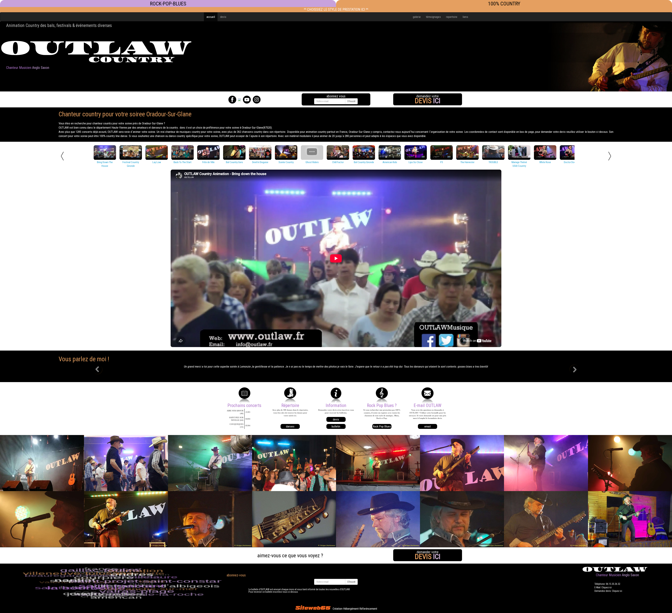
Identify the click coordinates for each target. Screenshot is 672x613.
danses (290, 426)
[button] (100, 370)
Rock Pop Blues (382, 426)
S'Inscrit (351, 101)
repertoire (451, 17)
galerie (417, 17)
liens (465, 17)
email (427, 426)
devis (223, 17)
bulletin (336, 426)
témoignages (433, 17)
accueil (210, 17)
